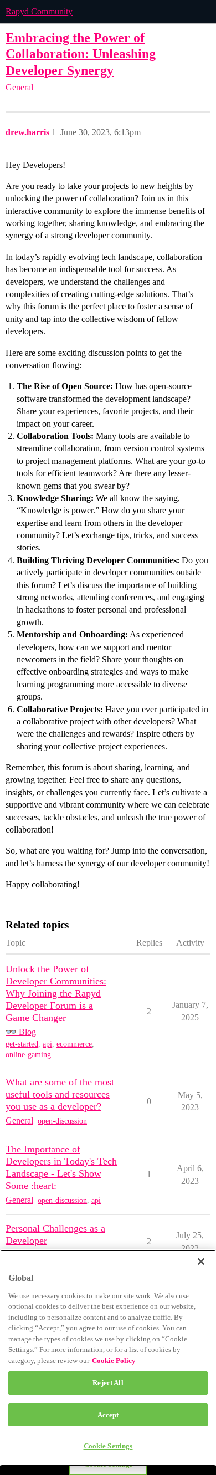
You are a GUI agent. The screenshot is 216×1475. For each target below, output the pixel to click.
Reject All (107, 1383)
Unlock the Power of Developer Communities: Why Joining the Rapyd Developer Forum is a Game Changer (56, 993)
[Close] (201, 1261)
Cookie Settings (108, 1446)
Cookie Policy (114, 1360)
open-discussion (62, 1121)
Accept (108, 1415)
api (47, 1044)
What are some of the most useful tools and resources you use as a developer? (60, 1094)
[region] (108, 1357)
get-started (22, 1044)
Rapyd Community (39, 11)
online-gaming (28, 1054)
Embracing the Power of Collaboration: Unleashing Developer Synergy (81, 53)
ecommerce (74, 1044)
